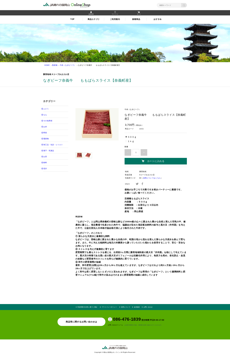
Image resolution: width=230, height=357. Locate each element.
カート (139, 14)
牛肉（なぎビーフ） (68, 65)
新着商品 (136, 19)
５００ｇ (132, 137)
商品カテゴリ (94, 19)
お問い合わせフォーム (115, 325)
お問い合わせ (148, 307)
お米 (45, 127)
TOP (72, 19)
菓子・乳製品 (48, 151)
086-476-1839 (127, 319)
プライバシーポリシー (110, 307)
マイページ (115, 14)
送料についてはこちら (152, 178)
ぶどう (46, 109)
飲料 (45, 163)
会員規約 (137, 307)
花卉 (45, 168)
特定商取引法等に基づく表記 (87, 307)
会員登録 (91, 14)
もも (45, 115)
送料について (125, 307)
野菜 (45, 133)
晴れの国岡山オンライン (71, 5)
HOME (47, 65)
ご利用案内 (115, 19)
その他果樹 (47, 121)
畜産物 (54, 65)
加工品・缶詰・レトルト (53, 145)
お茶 (45, 157)
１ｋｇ (131, 141)
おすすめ (158, 19)
